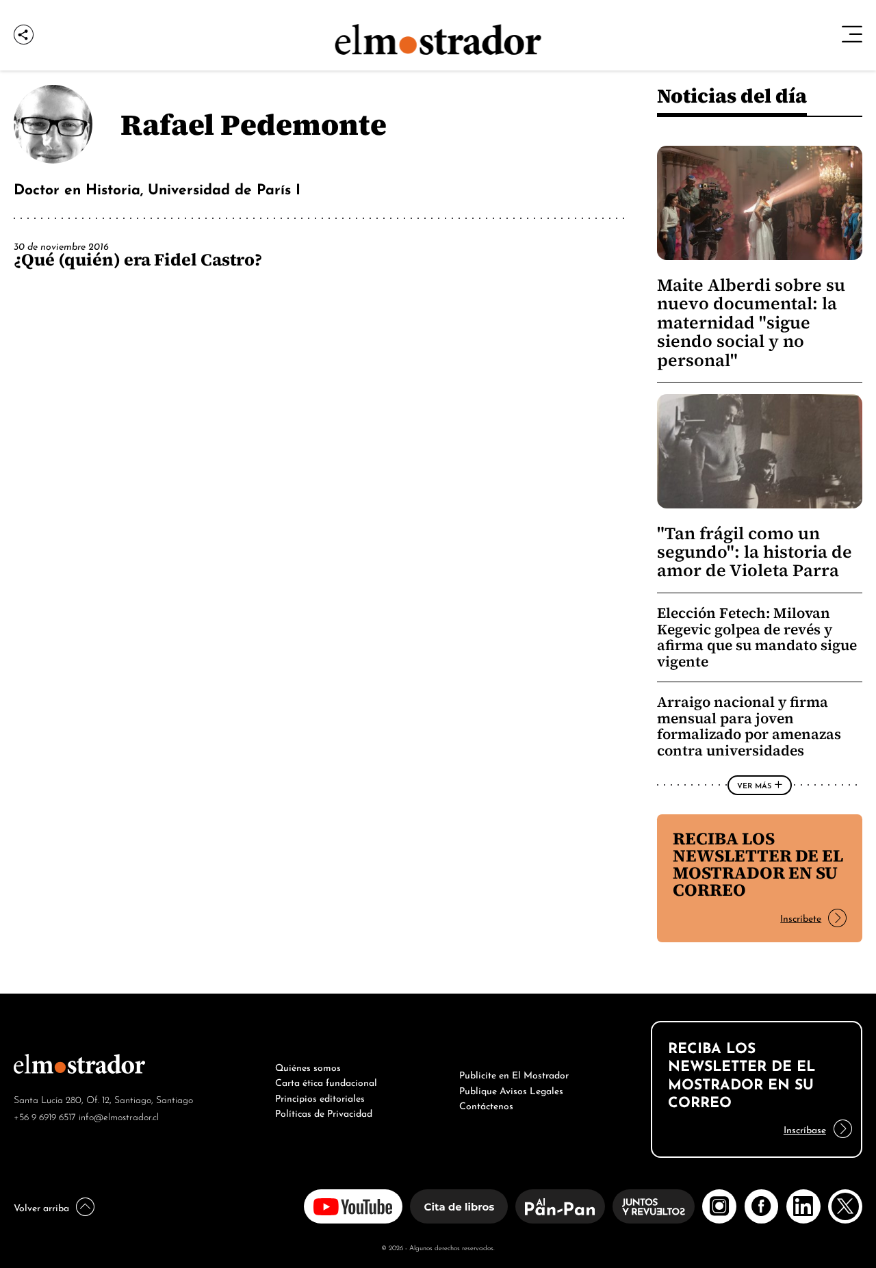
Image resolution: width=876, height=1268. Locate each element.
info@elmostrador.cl (119, 1115)
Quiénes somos (308, 1066)
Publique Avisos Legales (511, 1089)
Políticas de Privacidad (323, 1112)
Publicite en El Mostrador (514, 1074)
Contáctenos (486, 1104)
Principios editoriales (320, 1097)
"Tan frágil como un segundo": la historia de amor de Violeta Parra (754, 552)
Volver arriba (41, 1206)
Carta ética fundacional (326, 1081)
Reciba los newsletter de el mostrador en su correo (758, 864)
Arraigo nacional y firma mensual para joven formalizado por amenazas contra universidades (749, 726)
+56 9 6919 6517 (45, 1115)
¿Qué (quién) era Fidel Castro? (138, 259)
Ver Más (754, 784)
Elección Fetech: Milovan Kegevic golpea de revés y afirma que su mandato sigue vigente (757, 637)
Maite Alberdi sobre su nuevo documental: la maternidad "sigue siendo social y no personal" (751, 323)
